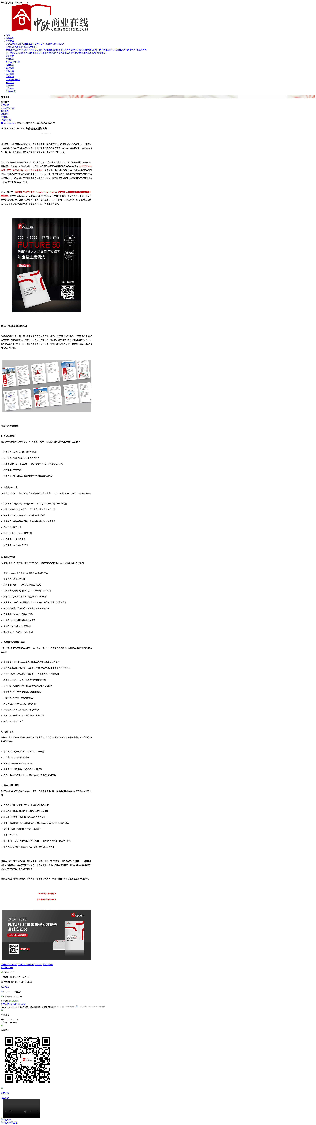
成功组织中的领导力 (61, 50)
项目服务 (10, 65)
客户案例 (10, 68)
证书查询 (5, 1004)
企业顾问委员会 (13, 80)
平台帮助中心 (7, 968)
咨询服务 (5, 987)
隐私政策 (22, 1004)
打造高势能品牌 (64, 53)
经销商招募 (11, 91)
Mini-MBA (49, 44)
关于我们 (10, 74)
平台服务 (10, 59)
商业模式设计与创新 (15, 53)
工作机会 (10, 88)
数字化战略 (23, 50)
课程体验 (10, 71)
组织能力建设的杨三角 (91, 50)
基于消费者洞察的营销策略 (44, 53)
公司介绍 (10, 77)
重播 (15, 1123)
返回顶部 (5, 1098)
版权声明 (13, 1004)
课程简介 (7, 1120)
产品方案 (10, 41)
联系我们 (10, 86)
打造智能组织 (130, 50)
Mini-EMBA (59, 44)
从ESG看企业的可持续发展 (40, 50)
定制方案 (10, 56)
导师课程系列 (12, 50)
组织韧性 (28, 53)
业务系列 (10, 47)
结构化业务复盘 (99, 53)
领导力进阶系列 (13, 44)
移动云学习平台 (13, 62)
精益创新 (87, 53)
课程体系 (10, 38)
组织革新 (120, 50)
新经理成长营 (26, 44)
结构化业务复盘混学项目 (25, 47)
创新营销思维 (77, 53)
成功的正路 (76, 50)
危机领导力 (142, 50)
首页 (8, 35)
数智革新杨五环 (108, 50)
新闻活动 (10, 83)
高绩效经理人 (38, 44)
